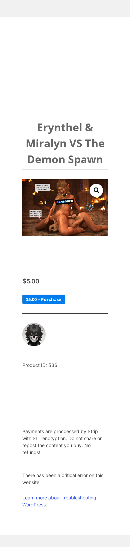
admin (60, 328)
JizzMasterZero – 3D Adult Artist (59, 50)
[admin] (34, 334)
